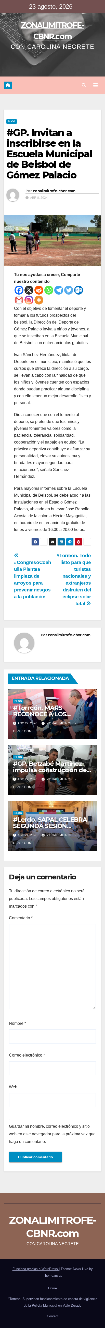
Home (52, 1288)
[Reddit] (38, 290)
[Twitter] (68, 290)
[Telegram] (58, 290)
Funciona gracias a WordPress (35, 1269)
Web (13, 1087)
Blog (11, 121)
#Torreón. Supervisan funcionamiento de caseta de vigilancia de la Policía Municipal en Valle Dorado (52, 1302)
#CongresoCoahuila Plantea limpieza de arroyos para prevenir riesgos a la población (32, 579)
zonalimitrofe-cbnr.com (54, 191)
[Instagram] (28, 300)
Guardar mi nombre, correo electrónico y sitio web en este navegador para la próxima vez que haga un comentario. (52, 1134)
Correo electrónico (27, 1055)
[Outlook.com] (78, 290)
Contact (52, 1316)
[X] (28, 290)
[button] (84, 85)
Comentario (21, 918)
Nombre (17, 1023)
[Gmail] (19, 300)
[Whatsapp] (48, 290)
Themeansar (52, 1275)
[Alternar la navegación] (95, 85)
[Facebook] (19, 290)
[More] (38, 300)
